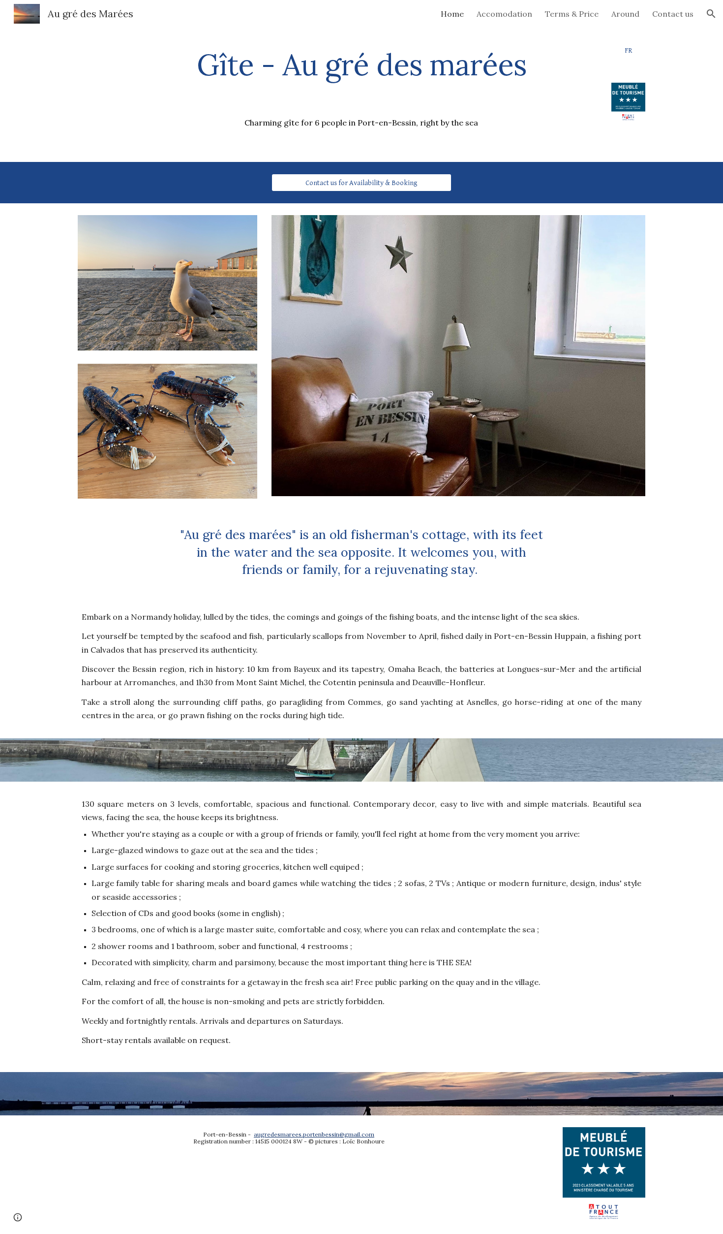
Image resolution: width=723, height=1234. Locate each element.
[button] (711, 14)
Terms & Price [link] (572, 14)
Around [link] (625, 14)
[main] (361, 64)
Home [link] (452, 14)
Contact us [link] (672, 14)
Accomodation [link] (504, 14)
